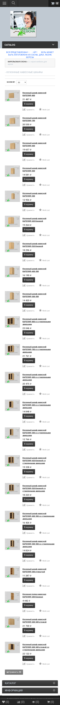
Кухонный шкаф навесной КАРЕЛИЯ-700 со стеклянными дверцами (36, 349)
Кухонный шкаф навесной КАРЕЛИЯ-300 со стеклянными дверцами (36, 432)
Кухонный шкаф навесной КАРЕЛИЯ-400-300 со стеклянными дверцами (38, 516)
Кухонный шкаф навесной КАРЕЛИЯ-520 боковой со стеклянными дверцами (34, 488)
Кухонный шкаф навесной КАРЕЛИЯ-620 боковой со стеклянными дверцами (34, 460)
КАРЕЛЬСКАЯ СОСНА (17, 62)
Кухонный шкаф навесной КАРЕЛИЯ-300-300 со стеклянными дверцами (38, 544)
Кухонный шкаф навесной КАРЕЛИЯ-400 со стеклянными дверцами (36, 405)
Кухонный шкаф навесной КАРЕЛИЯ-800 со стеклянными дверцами (36, 321)
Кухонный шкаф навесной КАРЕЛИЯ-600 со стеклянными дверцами (36, 377)
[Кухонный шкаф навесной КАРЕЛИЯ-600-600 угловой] (12, 622)
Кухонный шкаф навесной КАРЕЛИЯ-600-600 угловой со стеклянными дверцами (35, 647)
